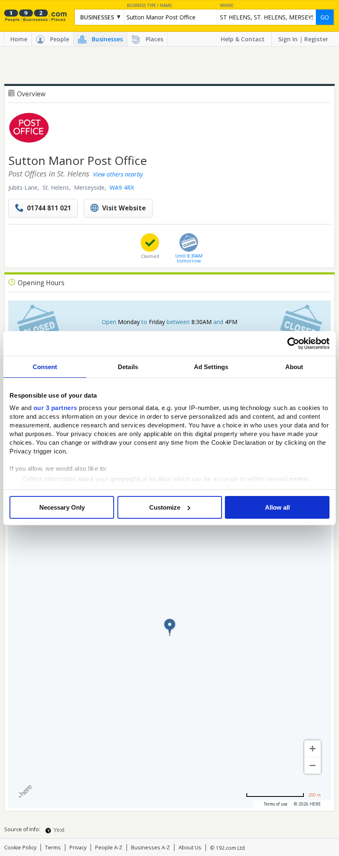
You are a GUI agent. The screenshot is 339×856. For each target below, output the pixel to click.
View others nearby (118, 174)
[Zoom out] (312, 765)
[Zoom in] (312, 748)
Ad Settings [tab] (211, 366)
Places (154, 39)
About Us (190, 847)
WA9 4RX (122, 187)
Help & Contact (243, 39)
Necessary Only (62, 507)
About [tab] (294, 366)
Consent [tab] (45, 366)
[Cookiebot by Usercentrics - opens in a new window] (293, 343)
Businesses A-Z (150, 847)
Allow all (277, 507)
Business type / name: (150, 5)
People (59, 39)
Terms (53, 847)
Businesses (107, 39)
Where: (227, 5)
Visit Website (124, 208)
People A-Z (108, 847)
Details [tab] (128, 366)
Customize (164, 507)
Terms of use (275, 804)
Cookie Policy (20, 847)
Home (18, 39)
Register (316, 39)
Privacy (77, 847)
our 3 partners (55, 407)
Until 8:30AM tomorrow (189, 257)
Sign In (288, 39)
